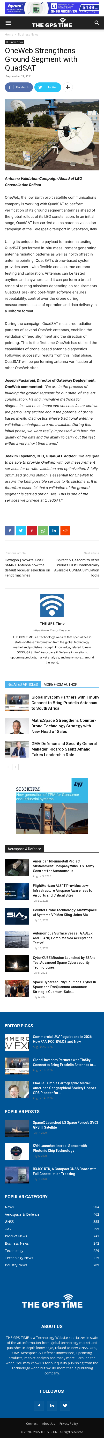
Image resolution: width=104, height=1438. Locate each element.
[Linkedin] (54, 530)
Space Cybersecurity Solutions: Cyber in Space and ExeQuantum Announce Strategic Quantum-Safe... (64, 987)
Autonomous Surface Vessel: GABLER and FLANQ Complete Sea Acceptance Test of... (63, 938)
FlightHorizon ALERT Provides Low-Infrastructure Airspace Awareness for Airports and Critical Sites (63, 890)
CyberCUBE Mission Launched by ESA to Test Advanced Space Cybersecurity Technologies (64, 962)
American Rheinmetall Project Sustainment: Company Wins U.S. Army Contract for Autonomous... (63, 866)
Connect (31, 1424)
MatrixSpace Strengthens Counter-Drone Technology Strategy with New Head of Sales (63, 726)
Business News (28, 34)
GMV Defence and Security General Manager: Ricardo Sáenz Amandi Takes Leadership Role (64, 749)
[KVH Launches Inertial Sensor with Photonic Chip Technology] (17, 1151)
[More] (68, 87)
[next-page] (16, 767)
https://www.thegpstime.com (52, 630)
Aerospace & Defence (24, 849)
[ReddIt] (65, 530)
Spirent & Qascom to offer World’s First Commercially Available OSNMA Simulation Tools (76, 567)
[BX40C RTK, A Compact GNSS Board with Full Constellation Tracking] (17, 1175)
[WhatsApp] (43, 530)
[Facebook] (10, 530)
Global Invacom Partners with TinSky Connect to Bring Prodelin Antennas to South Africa (65, 703)
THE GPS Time (52, 623)
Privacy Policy (68, 1424)
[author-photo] (52, 617)
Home (9, 34)
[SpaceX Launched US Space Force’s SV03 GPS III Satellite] (17, 1128)
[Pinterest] (32, 530)
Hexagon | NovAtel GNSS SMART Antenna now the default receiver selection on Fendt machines (27, 567)
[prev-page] (8, 767)
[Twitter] (21, 530)
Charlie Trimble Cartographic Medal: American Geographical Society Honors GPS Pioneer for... (64, 1088)
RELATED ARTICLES (23, 684)
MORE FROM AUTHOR (60, 684)
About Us (48, 1424)
